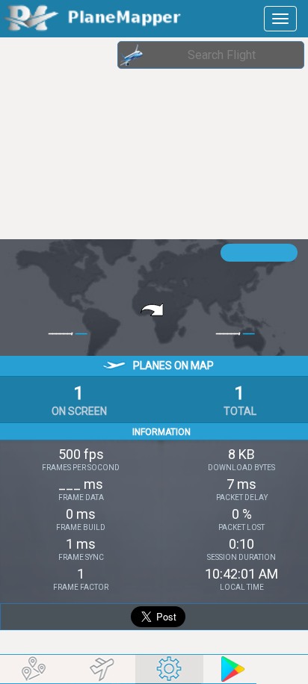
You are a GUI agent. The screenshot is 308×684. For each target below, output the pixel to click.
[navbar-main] (280, 18)
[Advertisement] (119, 138)
